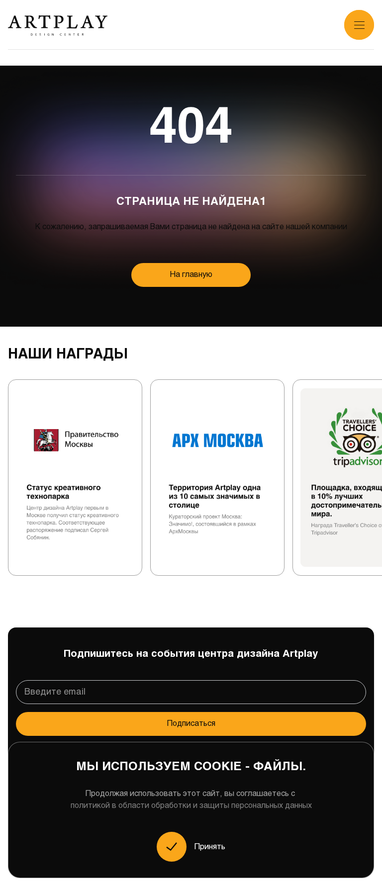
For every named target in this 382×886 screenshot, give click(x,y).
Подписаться (191, 723)
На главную (191, 274)
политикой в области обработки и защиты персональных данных (191, 805)
